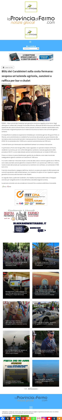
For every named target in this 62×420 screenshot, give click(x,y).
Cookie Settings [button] (7, 416)
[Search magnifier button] (38, 48)
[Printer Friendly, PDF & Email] (7, 186)
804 (29, 389)
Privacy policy (24, 416)
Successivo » (34, 389)
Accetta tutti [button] (16, 416)
